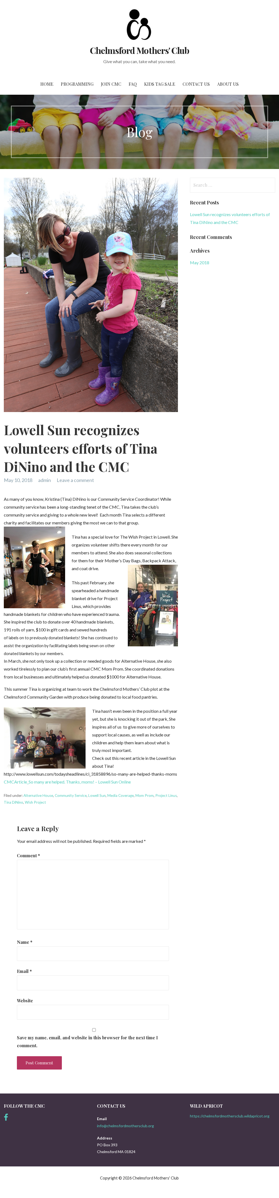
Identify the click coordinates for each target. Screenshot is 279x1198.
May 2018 (199, 262)
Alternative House (38, 795)
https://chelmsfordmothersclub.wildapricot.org (229, 1116)
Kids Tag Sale (159, 84)
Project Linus (166, 795)
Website (25, 1000)
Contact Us (196, 84)
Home (46, 84)
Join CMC (111, 84)
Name (24, 942)
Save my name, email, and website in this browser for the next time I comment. (87, 1041)
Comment (28, 855)
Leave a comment (75, 480)
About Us (228, 84)
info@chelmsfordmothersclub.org (125, 1125)
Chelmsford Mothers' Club (139, 50)
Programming (77, 84)
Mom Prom (144, 795)
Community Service (71, 795)
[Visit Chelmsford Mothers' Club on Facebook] (6, 1118)
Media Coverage (120, 795)
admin (44, 480)
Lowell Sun (97, 795)
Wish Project (35, 802)
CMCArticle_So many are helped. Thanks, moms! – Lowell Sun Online (67, 781)
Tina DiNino (13, 802)
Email (24, 971)
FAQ (133, 84)
